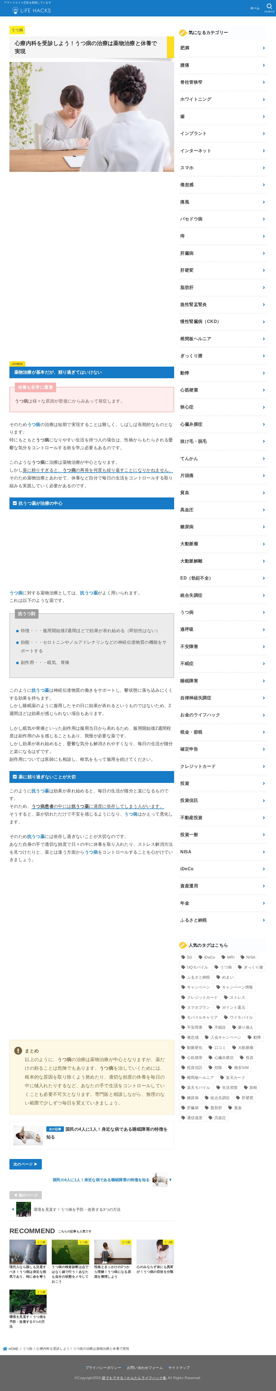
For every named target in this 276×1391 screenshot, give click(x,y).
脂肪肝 (187, 287)
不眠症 (187, 663)
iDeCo (187, 869)
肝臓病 (187, 253)
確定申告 (189, 749)
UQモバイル (197, 967)
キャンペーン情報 (237, 987)
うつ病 (17, 30)
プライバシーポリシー (103, 1368)
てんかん (189, 458)
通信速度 (194, 1118)
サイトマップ (179, 1368)
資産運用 (189, 886)
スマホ (187, 167)
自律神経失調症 (195, 698)
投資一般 (189, 834)
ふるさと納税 (193, 920)
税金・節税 (191, 732)
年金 (184, 903)
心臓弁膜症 (191, 424)
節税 (253, 1087)
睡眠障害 (189, 681)
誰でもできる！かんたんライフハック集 (134, 1378)
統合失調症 (191, 595)
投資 (184, 783)
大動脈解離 (191, 561)
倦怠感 (187, 184)
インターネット (195, 150)
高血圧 (187, 509)
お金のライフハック (200, 714)
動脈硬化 (194, 1047)
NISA (185, 852)
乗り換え (245, 1027)
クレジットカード (198, 766)
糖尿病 (187, 526)
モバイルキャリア (202, 1017)
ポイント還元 (233, 1007)
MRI (230, 957)
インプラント (193, 133)
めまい (228, 977)
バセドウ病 (191, 219)
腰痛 (184, 65)
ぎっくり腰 (191, 355)
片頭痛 (187, 475)
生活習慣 (229, 1087)
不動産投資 (191, 817)
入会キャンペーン (226, 1037)
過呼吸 (187, 629)
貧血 (184, 492)
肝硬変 (187, 270)
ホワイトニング (195, 99)
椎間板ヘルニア (195, 338)
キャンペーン (198, 987)
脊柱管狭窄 (191, 82)
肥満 (184, 48)
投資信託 (189, 800)
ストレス (237, 997)
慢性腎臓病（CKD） (200, 321)
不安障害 (189, 646)
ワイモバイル (241, 1017)
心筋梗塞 (189, 390)
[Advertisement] (91, 214)
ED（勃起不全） (196, 578)
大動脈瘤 (189, 543)
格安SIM (241, 1067)
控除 (218, 1067)
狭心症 (187, 407)
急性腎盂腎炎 (193, 304)
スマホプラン (198, 1007)
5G (189, 957)
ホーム (255, 8)
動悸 (184, 373)
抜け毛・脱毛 (193, 441)
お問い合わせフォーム (145, 1368)
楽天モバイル (198, 1087)
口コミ (220, 1047)
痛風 (184, 202)
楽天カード (235, 1077)
